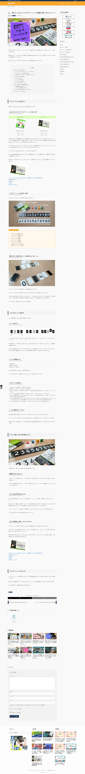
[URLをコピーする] (44, 598)
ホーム (30, 770)
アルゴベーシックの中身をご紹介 (22, 73)
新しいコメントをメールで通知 (15, 708)
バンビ (13, 621)
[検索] (76, 0)
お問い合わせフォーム (52, 770)
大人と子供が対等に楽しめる (21, 87)
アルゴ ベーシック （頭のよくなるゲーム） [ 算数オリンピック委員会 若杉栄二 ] (26, 177)
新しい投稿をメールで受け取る (15, 712)
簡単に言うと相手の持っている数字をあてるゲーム (25, 74)
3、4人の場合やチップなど (21, 82)
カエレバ (15, 179)
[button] (20, 598)
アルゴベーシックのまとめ (19, 91)
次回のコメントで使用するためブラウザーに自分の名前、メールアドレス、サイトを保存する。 (28, 705)
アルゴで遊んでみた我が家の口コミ (21, 84)
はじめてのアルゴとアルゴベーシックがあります (25, 71)
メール (11, 696)
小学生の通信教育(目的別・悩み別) (67, 61)
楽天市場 (10, 181)
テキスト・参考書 (64, 47)
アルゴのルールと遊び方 (19, 76)
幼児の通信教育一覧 (64, 66)
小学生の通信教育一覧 (65, 64)
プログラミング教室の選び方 (66, 49)
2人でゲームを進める (20, 81)
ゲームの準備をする (20, 79)
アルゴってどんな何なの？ (19, 70)
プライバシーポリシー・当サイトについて (40, 770)
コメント (12, 676)
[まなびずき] (11, 3)
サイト (11, 700)
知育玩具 (14, 15)
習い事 (62, 73)
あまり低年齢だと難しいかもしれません (23, 89)
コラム (62, 44)
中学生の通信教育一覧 (65, 59)
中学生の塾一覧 (64, 54)
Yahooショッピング (13, 184)
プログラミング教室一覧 (65, 52)
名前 (11, 691)
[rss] (75, 0)
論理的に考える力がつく (20, 86)
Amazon (10, 182)
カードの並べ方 (19, 78)
